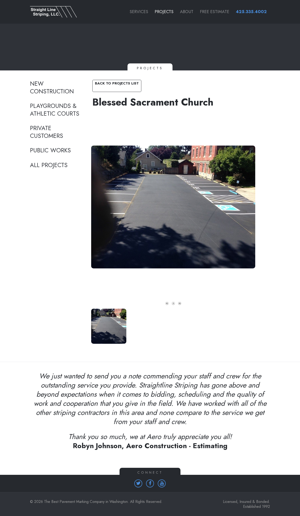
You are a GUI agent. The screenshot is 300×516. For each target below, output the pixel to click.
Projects (164, 12)
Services (139, 12)
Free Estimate (214, 12)
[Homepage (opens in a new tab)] (138, 483)
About (186, 12)
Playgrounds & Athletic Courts (54, 110)
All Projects (49, 165)
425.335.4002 (251, 12)
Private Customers (46, 132)
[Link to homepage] (56, 12)
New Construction (52, 87)
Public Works (50, 150)
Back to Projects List (117, 83)
